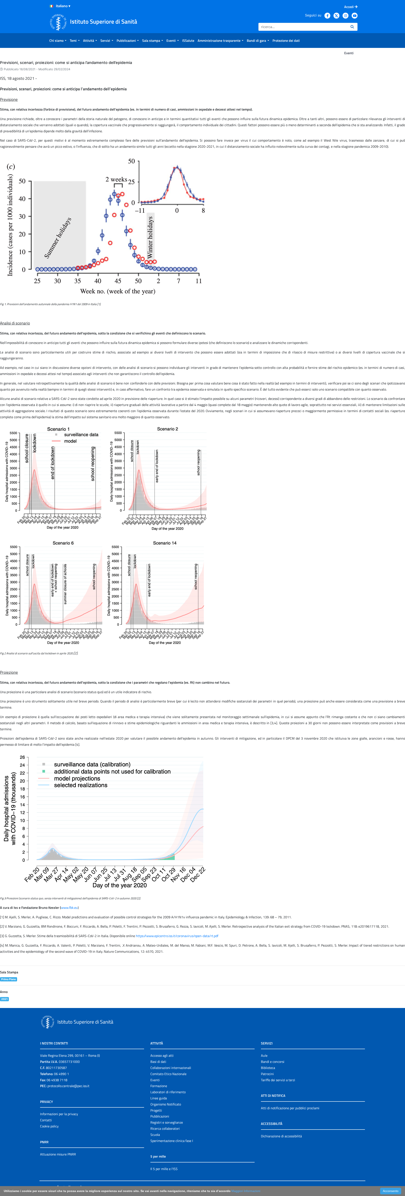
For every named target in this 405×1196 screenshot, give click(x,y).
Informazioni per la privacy (59, 1113)
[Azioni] (51, 6)
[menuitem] (58, 40)
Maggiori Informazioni (245, 1191)
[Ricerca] (352, 26)
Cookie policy (49, 1126)
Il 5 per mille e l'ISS (164, 1168)
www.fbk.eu (69, 907)
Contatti (46, 1120)
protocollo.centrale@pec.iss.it (68, 1085)
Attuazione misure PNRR (58, 1154)
